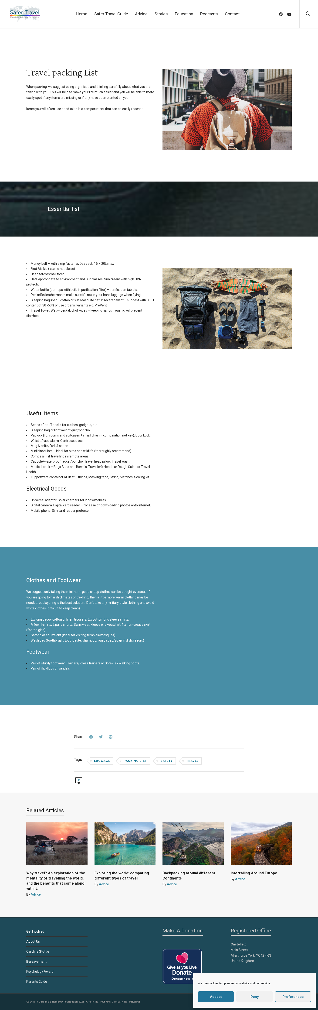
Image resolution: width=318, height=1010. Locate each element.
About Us (33, 941)
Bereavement (36, 961)
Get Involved (35, 931)
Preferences (293, 997)
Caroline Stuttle (37, 951)
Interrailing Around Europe (254, 873)
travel (192, 761)
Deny (254, 997)
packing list (135, 761)
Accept (216, 997)
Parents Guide (36, 981)
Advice (36, 894)
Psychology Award (40, 971)
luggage (102, 761)
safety (166, 761)
